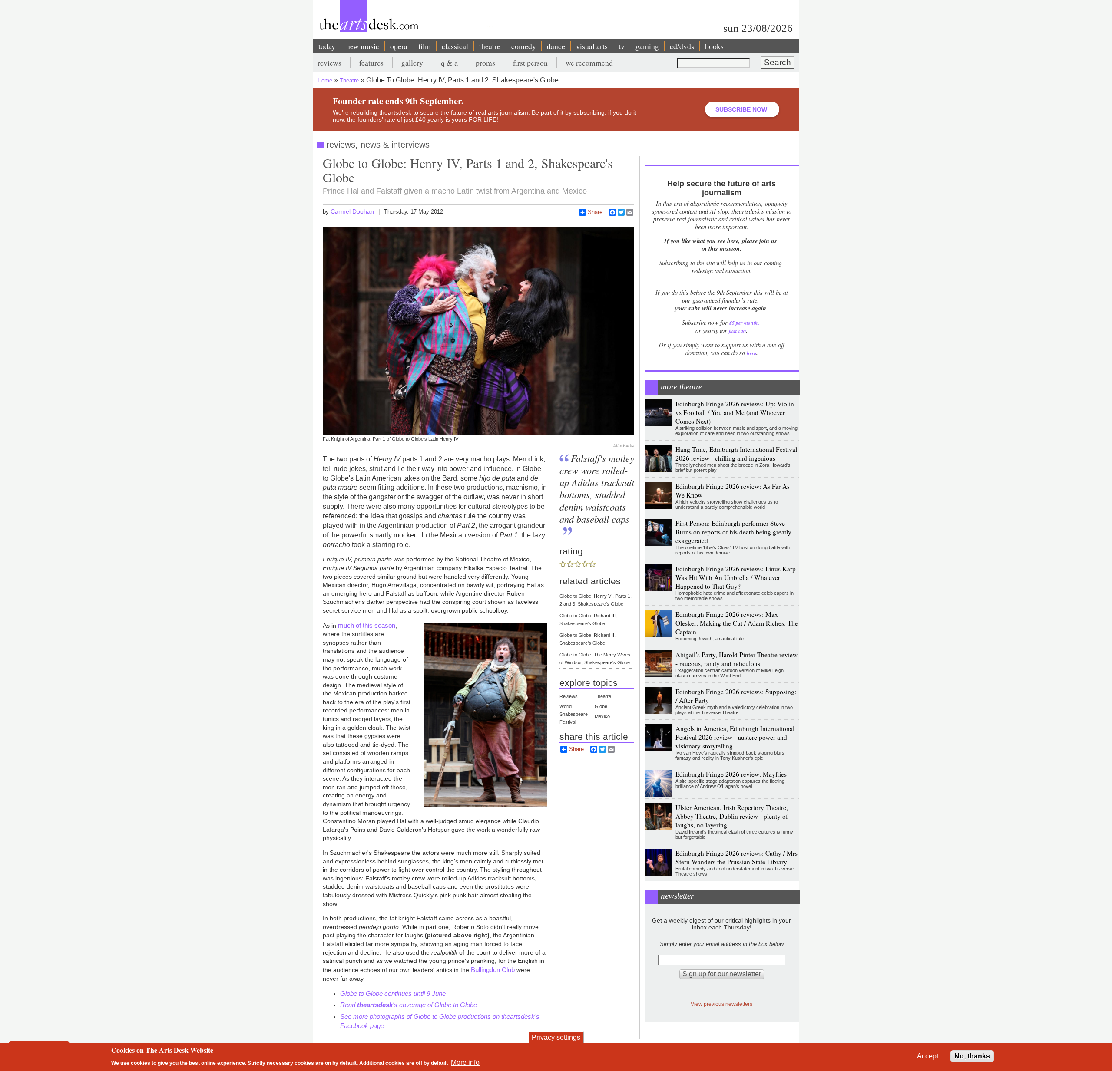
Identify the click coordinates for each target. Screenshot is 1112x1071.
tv (622, 46)
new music (362, 46)
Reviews (568, 696)
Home (325, 80)
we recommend (589, 62)
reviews (329, 62)
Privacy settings (556, 1037)
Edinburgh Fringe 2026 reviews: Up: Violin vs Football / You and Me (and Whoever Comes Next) (734, 412)
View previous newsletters (721, 1004)
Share (595, 212)
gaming (647, 46)
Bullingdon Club (493, 969)
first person (530, 62)
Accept (927, 1056)
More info (465, 1062)
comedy (523, 46)
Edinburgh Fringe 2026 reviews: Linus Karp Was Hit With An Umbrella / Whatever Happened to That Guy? (735, 577)
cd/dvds (682, 46)
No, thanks (972, 1056)
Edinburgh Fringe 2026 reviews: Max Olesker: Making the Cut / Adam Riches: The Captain (736, 623)
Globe (601, 706)
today (326, 46)
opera (398, 46)
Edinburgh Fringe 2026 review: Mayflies (731, 774)
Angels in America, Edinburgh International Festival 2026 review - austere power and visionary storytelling (734, 737)
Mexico (602, 716)
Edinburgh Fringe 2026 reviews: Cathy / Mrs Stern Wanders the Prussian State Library (736, 857)
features (371, 62)
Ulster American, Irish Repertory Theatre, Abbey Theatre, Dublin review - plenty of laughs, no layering (731, 816)
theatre (489, 46)
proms (485, 62)
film (424, 46)
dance (556, 46)
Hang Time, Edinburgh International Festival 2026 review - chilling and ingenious (736, 453)
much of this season (366, 625)
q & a (449, 62)
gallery (412, 62)
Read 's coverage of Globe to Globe (408, 1004)
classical (455, 46)
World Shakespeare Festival (573, 714)
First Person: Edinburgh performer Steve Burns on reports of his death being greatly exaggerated (733, 532)
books (714, 46)
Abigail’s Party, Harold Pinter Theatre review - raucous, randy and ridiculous (736, 659)
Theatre (349, 80)
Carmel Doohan (352, 211)
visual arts (592, 46)
